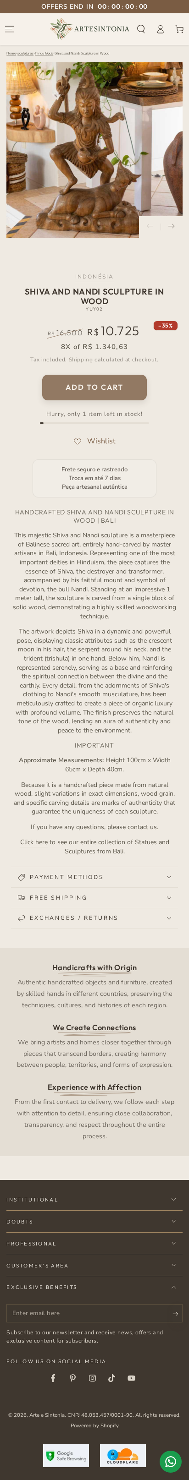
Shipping (81, 359)
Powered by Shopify (95, 1425)
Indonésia (94, 276)
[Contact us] (171, 1462)
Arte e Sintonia (47, 1415)
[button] (141, 28)
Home (11, 53)
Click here (34, 842)
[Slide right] (172, 227)
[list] (94, 1051)
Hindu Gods (44, 53)
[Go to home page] (89, 29)
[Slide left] (150, 227)
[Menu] (9, 28)
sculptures (25, 53)
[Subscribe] (177, 1313)
